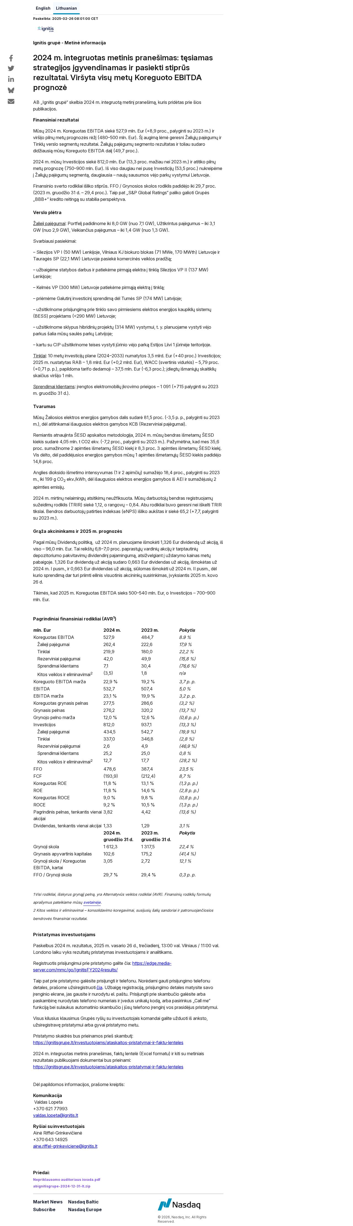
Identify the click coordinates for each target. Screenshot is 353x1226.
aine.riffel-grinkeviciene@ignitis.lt (65, 1146)
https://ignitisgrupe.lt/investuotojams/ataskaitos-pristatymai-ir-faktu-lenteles (108, 1042)
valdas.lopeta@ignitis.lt (55, 1115)
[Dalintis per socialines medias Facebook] (11, 58)
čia (99, 987)
